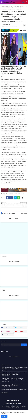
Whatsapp (18, 197)
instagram (8, 331)
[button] (26, 2)
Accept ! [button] (4, 416)
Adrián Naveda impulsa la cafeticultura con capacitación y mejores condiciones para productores (14, 368)
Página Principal (4, 6)
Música (10, 6)
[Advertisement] (14, 238)
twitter (21, 327)
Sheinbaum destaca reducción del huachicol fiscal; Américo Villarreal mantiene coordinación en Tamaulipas (13, 379)
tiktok (8, 334)
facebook (8, 327)
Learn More (3, 413)
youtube (21, 331)
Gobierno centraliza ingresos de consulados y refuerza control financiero (13, 390)
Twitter (15, 197)
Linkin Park (17, 193)
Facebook (10, 197)
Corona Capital (9, 193)
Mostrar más (24, 213)
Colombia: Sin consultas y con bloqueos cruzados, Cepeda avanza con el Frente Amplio (12, 384)
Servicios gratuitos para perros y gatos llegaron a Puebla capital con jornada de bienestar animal (14, 373)
